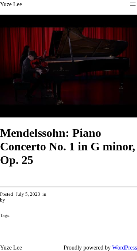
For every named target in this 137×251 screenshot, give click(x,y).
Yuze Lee (11, 4)
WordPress (124, 247)
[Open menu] (132, 4)
